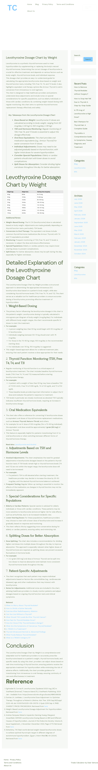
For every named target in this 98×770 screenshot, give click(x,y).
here (46, 706)
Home (29, 4)
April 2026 (78, 211)
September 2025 (81, 222)
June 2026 (78, 203)
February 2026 (80, 215)
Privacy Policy (47, 4)
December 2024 (80, 246)
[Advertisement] (49, 28)
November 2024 (80, 250)
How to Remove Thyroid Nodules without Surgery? (81, 90)
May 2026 (78, 207)
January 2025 (79, 242)
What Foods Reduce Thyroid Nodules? (21, 635)
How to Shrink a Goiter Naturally (19, 608)
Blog (37, 4)
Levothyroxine (79, 168)
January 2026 (79, 218)
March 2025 (79, 234)
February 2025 (80, 238)
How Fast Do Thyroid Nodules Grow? (20, 620)
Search (77, 55)
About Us (31, 11)
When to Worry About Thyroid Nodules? (22, 605)
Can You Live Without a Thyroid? (19, 614)
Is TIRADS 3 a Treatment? (16, 629)
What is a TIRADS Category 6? (18, 638)
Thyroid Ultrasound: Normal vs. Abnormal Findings (26, 632)
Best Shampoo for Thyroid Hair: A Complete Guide (81, 125)
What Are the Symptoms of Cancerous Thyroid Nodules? (29, 626)
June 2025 (78, 226)
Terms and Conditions (65, 4)
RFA (75, 172)
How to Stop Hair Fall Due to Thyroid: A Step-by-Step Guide (82, 102)
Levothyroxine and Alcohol (25, 444)
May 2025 (78, 230)
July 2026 (78, 199)
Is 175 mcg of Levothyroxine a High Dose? (82, 113)
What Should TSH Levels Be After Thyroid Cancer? (26, 617)
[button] (89, 8)
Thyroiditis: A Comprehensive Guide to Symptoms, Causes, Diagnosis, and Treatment (83, 140)
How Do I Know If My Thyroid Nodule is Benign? (24, 623)
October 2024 (80, 254)
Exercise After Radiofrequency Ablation (21, 611)
